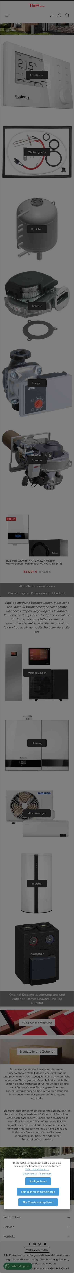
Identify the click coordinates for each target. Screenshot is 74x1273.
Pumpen (37, 383)
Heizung (37, 742)
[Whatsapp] (40, 1244)
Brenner (37, 460)
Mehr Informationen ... (37, 1169)
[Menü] (6, 15)
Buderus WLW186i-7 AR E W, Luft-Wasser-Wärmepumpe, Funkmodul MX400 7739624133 (34, 562)
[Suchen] (51, 15)
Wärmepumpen (37, 672)
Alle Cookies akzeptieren (38, 1202)
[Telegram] (44, 1244)
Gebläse (37, 305)
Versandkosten (21, 1259)
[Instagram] (35, 1244)
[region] (37, 547)
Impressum (45, 1173)
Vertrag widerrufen (37, 1249)
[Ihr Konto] (59, 15)
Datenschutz (30, 1173)
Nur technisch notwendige (38, 1191)
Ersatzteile (37, 74)
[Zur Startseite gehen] (37, 5)
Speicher (37, 229)
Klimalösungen (37, 813)
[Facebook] (30, 1244)
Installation (37, 953)
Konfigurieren (38, 1181)
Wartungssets (37, 152)
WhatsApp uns (20, 1266)
